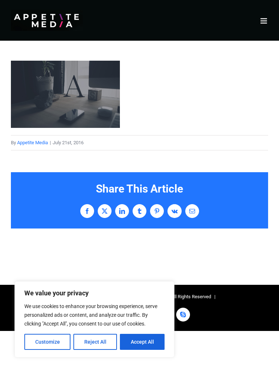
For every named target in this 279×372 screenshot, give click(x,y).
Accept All (142, 342)
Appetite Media (32, 142)
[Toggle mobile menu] (264, 21)
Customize (47, 342)
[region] (94, 319)
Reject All (95, 342)
